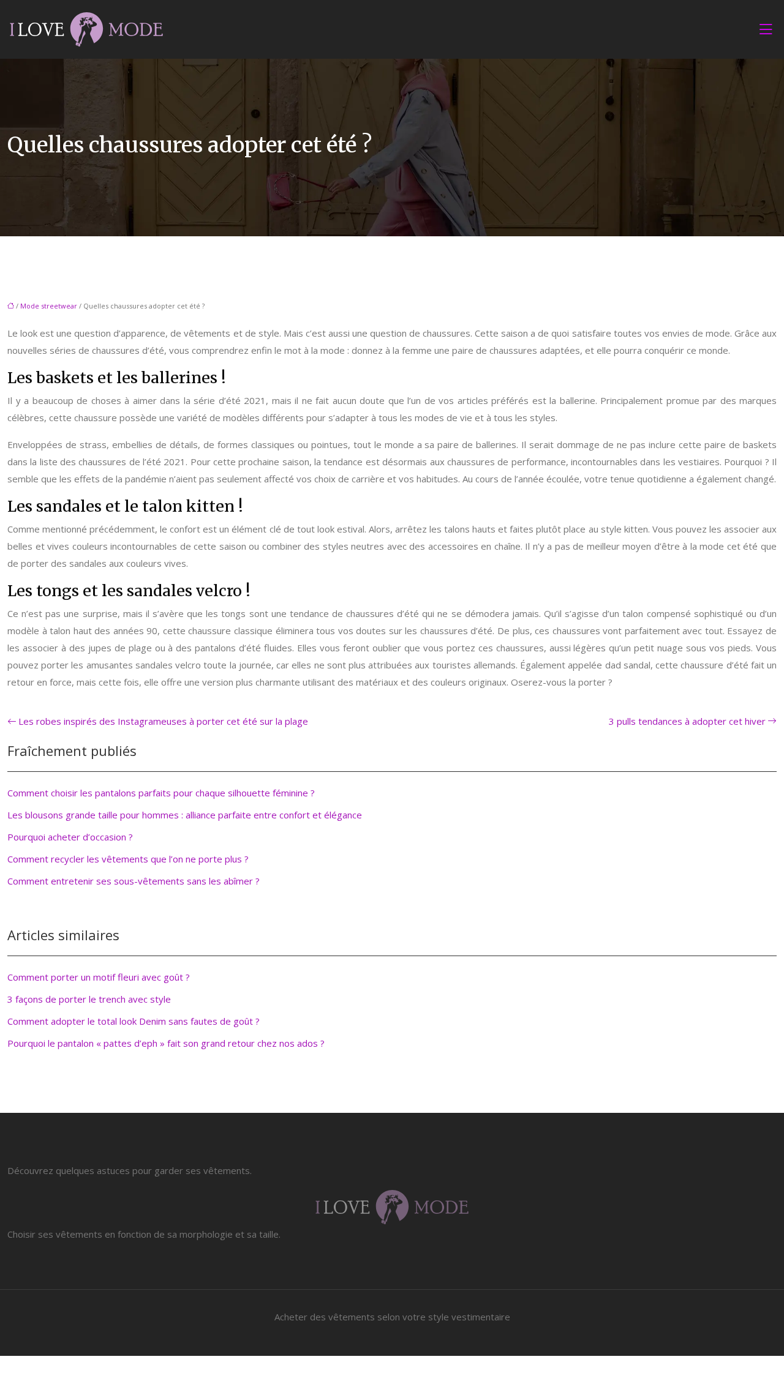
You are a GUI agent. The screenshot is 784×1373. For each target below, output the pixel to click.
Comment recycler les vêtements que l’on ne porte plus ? (128, 859)
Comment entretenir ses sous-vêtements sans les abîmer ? (133, 881)
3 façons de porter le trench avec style (89, 999)
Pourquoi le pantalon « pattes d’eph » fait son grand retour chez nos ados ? (166, 1043)
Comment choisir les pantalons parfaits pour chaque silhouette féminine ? (161, 793)
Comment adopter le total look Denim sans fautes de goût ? (133, 1021)
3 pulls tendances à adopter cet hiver (687, 721)
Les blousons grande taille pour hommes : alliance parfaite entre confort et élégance (184, 815)
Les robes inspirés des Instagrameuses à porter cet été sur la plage (163, 721)
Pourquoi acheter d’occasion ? (70, 837)
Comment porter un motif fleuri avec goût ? (98, 977)
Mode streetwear (48, 305)
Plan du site (392, 1364)
